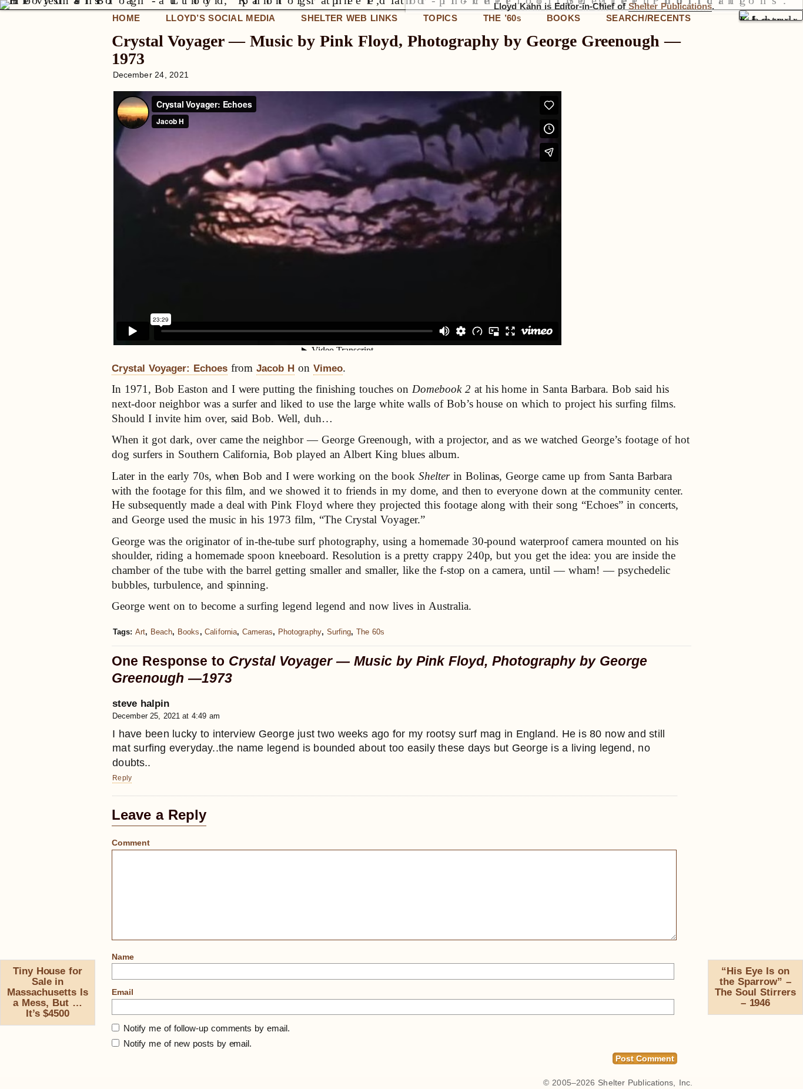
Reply (122, 778)
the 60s (370, 631)
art (140, 631)
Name (123, 956)
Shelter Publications (670, 6)
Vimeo (328, 368)
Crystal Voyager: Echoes (169, 368)
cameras (257, 631)
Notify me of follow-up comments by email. (206, 1028)
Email (122, 992)
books (188, 631)
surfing (339, 631)
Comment (131, 842)
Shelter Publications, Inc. (645, 1082)
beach (161, 631)
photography (300, 631)
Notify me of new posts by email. (187, 1043)
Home (126, 18)
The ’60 (502, 18)
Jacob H (275, 368)
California (221, 631)
